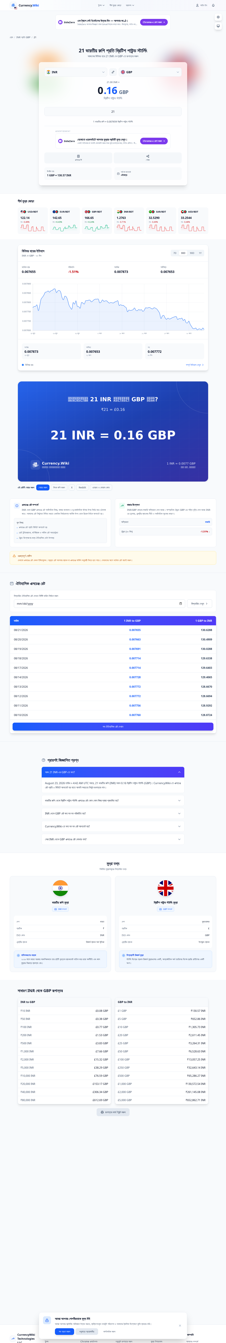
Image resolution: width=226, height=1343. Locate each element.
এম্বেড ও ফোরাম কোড (101, 487)
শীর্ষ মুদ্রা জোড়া (115, 5)
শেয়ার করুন (43, 487)
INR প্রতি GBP (23, 37)
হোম (11, 37)
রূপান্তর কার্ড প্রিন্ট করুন (115, 1112)
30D (183, 253)
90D (192, 253)
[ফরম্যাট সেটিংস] (218, 17)
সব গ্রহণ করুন (64, 1331)
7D (174, 253)
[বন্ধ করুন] (180, 1325)
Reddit (82, 487)
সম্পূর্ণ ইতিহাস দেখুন (193, 364)
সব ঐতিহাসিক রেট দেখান (113, 726)
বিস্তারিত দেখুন (197, 603)
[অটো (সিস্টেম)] (218, 26)
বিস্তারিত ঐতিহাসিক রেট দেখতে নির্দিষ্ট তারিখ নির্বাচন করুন (36, 595)
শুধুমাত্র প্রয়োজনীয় (86, 1331)
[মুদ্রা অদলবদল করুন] (113, 72)
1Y (200, 253)
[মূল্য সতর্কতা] (213, 5)
